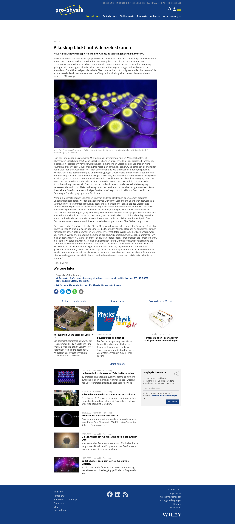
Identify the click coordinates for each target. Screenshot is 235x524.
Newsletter (175, 507)
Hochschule (174, 3)
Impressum (175, 493)
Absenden (172, 401)
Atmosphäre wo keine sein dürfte (100, 415)
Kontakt (177, 504)
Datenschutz (174, 489)
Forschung (107, 3)
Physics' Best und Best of (110, 337)
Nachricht (97, 370)
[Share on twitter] (62, 291)
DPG (163, 3)
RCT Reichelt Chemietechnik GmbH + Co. (73, 336)
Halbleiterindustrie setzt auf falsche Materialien (108, 373)
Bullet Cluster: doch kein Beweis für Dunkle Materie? (105, 462)
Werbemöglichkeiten (170, 496)
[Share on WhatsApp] (74, 291)
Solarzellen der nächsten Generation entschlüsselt (109, 394)
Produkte (142, 16)
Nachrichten (93, 16)
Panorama (153, 3)
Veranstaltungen (172, 16)
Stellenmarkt (127, 16)
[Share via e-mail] (81, 291)
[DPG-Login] (174, 9)
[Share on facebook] (56, 291)
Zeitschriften (110, 16)
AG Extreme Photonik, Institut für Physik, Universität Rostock (89, 285)
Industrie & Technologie (130, 3)
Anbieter (155, 16)
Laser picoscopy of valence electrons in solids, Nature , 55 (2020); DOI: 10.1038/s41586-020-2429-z (102, 280)
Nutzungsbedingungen (169, 500)
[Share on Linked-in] (68, 291)
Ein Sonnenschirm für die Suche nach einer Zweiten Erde (109, 438)
